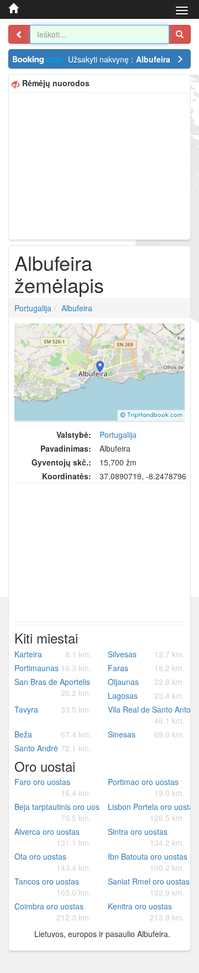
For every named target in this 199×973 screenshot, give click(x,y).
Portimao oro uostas (146, 787)
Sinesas (146, 734)
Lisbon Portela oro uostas (150, 812)
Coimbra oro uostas (52, 912)
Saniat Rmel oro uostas (149, 887)
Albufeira (76, 307)
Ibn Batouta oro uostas (147, 862)
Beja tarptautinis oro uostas (57, 812)
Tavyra (52, 709)
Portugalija (32, 307)
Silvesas (146, 654)
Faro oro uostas (52, 787)
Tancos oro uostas (52, 887)
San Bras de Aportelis (52, 687)
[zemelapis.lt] (13, 8)
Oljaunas (146, 681)
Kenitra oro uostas (146, 912)
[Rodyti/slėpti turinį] (19, 34)
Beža (52, 734)
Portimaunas (52, 667)
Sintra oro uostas (146, 837)
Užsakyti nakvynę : (119, 59)
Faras (146, 667)
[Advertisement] (99, 165)
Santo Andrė (52, 748)
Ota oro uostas (52, 862)
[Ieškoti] (180, 34)
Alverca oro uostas (52, 837)
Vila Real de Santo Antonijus (150, 715)
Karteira (52, 654)
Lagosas (146, 695)
